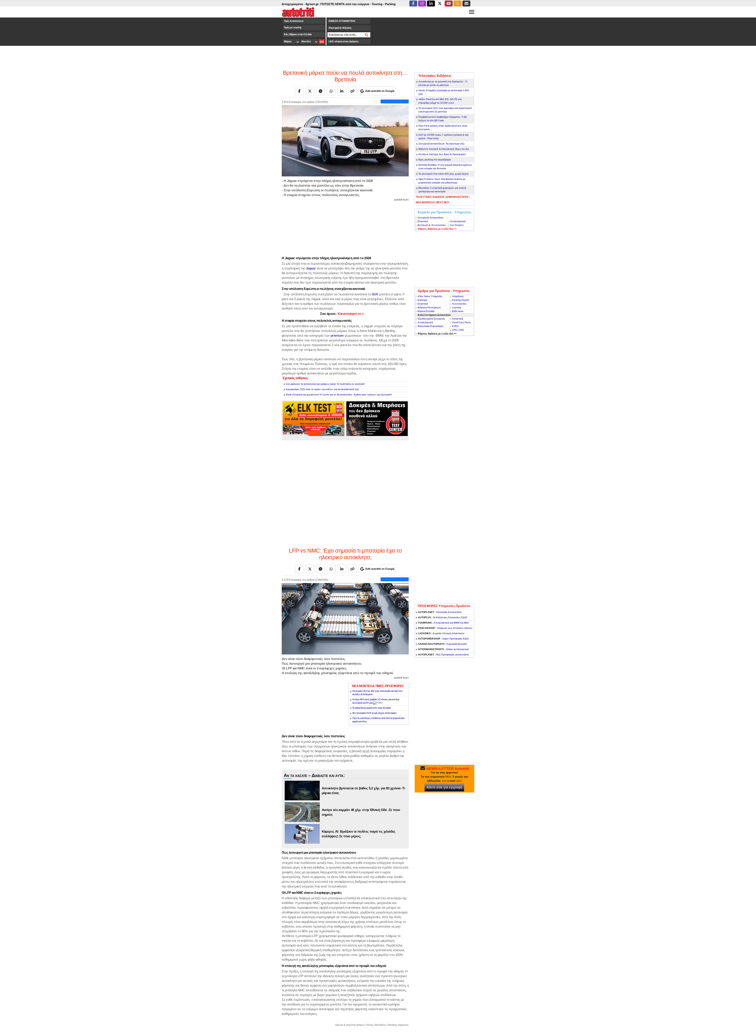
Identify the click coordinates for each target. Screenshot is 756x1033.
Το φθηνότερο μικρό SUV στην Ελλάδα (371, 708)
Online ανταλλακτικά (443, 649)
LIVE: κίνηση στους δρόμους (343, 41)
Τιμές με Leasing (292, 27)
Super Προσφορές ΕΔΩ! (443, 638)
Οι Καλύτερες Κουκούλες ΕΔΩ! (442, 617)
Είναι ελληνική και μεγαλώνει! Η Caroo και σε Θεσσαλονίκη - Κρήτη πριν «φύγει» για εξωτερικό (339, 394)
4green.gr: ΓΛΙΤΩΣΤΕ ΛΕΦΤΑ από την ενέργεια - (294, 4)
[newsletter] (466, 3)
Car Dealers (457, 225)
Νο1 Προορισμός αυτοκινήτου (443, 654)
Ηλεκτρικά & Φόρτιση (340, 28)
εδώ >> (437, 229)
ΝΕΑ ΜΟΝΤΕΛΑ (425, 202)
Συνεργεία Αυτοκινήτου (430, 217)
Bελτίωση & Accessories (432, 225)
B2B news (457, 311)
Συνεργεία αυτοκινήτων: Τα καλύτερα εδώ (441, 143)
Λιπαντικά (457, 318)
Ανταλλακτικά (457, 221)
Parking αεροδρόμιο (354, 4)
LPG (454, 330)
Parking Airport (460, 300)
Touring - (334, 4)
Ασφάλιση (457, 296)
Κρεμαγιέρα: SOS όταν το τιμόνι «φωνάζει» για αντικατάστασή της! (322, 389)
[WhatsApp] (331, 91)
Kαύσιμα (422, 300)
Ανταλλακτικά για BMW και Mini (443, 622)
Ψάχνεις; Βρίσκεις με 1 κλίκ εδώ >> (437, 333)
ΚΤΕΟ (455, 326)
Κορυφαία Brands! (442, 644)
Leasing (456, 307)
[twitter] (440, 3)
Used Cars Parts (461, 322)
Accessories (459, 303)
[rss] (457, 3)
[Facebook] (299, 91)
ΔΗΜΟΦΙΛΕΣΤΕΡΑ (457, 196)
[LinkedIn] (341, 91)
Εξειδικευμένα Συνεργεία (431, 318)
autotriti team (401, 199)
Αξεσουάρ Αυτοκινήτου (440, 612)
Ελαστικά (423, 221)
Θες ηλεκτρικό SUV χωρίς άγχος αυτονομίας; (374, 713)
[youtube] (449, 3)
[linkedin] (431, 3)
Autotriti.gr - (378, 4)
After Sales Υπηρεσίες (430, 296)
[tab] (430, 197)
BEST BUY (442, 202)
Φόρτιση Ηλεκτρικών (429, 307)
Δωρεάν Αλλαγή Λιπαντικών (441, 633)
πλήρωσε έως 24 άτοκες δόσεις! (445, 628)
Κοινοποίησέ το (341, 313)
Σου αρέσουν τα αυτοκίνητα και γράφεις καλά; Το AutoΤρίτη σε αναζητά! (325, 384)
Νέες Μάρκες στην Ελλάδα (298, 34)
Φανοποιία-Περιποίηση (430, 326)
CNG (461, 330)
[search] (366, 34)
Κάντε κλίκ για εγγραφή (444, 787)
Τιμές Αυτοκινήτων (294, 21)
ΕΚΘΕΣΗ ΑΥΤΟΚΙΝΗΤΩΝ (342, 21)
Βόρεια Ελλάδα (426, 311)
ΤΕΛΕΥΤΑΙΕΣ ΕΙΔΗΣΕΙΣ (430, 196)
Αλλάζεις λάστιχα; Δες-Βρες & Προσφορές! (442, 154)
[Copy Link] (352, 91)
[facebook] (413, 3)
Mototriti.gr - (396, 4)
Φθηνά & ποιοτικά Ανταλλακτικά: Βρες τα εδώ (443, 149)
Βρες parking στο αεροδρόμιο (434, 159)
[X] (310, 91)
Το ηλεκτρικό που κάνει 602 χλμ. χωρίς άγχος (443, 173)
